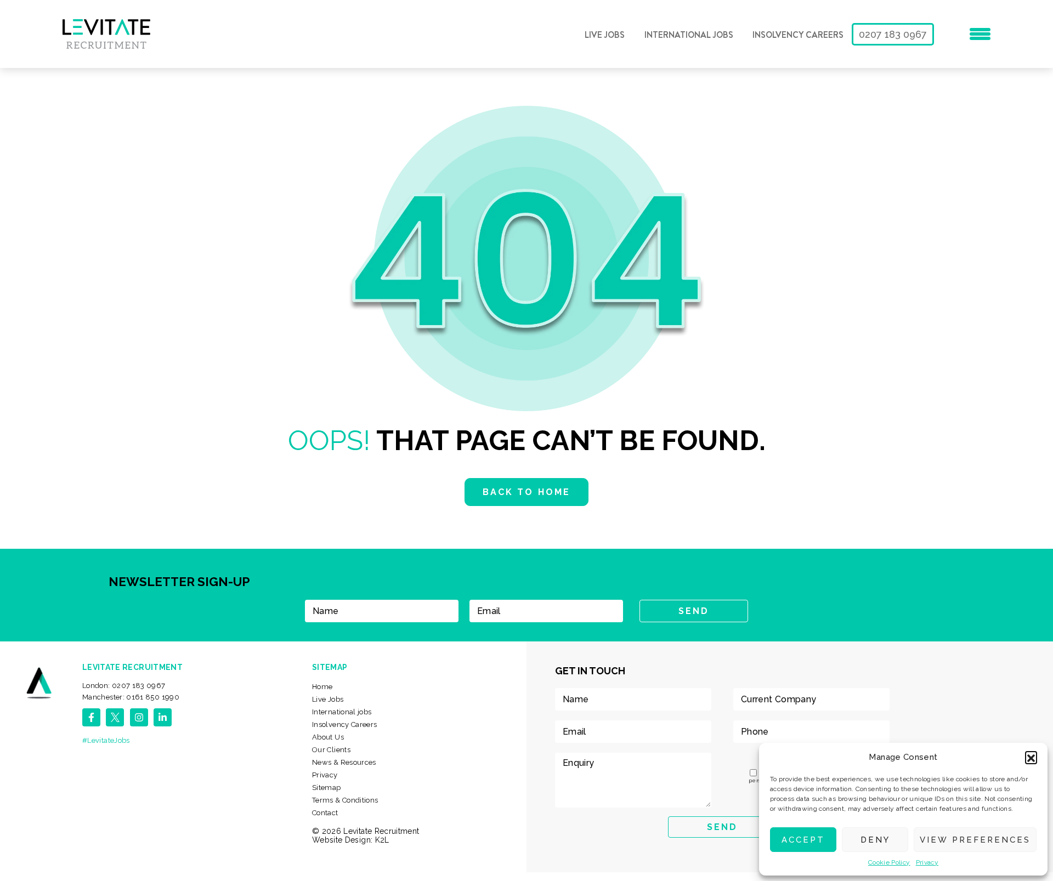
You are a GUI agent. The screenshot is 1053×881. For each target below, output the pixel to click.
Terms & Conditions (345, 800)
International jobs (688, 35)
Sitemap (326, 787)
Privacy (927, 862)
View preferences (975, 840)
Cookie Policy (889, 862)
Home (322, 687)
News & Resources (344, 762)
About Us (328, 737)
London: (124, 685)
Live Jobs (605, 35)
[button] (1031, 757)
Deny (875, 840)
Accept (803, 840)
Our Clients (331, 750)
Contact (325, 813)
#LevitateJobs (106, 740)
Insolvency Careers (797, 35)
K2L (382, 839)
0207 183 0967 (893, 34)
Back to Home (526, 492)
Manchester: (130, 697)
